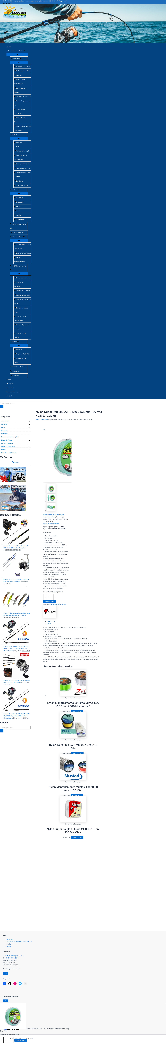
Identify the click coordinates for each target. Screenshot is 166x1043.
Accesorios (16, 58)
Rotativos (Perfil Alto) (23, 354)
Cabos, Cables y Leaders (20, 90)
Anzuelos (19, 75)
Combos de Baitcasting (19, 284)
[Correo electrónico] (25, 983)
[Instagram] (9, 3)
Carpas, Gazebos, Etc (23, 168)
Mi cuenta (9, 384)
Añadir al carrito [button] (76, 711)
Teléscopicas (20, 219)
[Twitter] (6, 3)
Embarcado (19, 202)
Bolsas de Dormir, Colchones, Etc (20, 157)
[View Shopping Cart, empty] (5, 33)
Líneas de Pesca (17, 237)
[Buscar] (1, 406)
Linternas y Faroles (22, 185)
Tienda (8, 47)
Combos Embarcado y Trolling (22, 301)
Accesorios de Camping (19, 144)
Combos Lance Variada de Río (20, 318)
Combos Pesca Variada (20, 335)
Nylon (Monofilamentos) (19, 259)
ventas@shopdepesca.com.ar (14, 956)
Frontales (19, 349)
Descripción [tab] (51, 621)
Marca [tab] (49, 624)
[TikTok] (11, 3)
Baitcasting (19, 198)
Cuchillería (19, 181)
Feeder (18, 206)
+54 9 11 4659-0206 (12, 958)
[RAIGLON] (49, 618)
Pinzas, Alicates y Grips (20, 120)
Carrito (8, 380)
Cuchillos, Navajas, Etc (23, 96)
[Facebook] (4, 3)
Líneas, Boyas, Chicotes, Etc (19, 111)
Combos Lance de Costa (21, 310)
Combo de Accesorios (23, 278)
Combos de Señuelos (23, 291)
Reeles (14, 342)
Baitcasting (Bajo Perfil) (20, 360)
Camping (15, 135)
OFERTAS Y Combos (19, 266)
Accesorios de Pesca (23, 66)
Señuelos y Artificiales (19, 367)
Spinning (19, 215)
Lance (18, 211)
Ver (6, 973)
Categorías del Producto (14, 51)
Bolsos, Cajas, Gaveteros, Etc (19, 82)
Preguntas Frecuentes (13, 392)
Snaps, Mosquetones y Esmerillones (22, 128)
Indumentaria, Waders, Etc (18, 226)
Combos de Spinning (23, 295)
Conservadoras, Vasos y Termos (22, 174)
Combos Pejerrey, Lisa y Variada (22, 327)
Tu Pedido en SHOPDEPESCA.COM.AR (19, 942)
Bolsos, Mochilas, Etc (23, 164)
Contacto (9, 396)
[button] (24, 51)
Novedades (10, 388)
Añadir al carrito (49, 601)
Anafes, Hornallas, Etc (23, 151)
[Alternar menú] (17, 54)
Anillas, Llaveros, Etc (22, 71)
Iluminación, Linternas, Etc (22, 103)
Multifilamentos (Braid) (23, 253)
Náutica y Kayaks (18, 232)
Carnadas (15, 371)
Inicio (45, 515)
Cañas (14, 190)
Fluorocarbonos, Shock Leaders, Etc (22, 247)
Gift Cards (15, 375)
